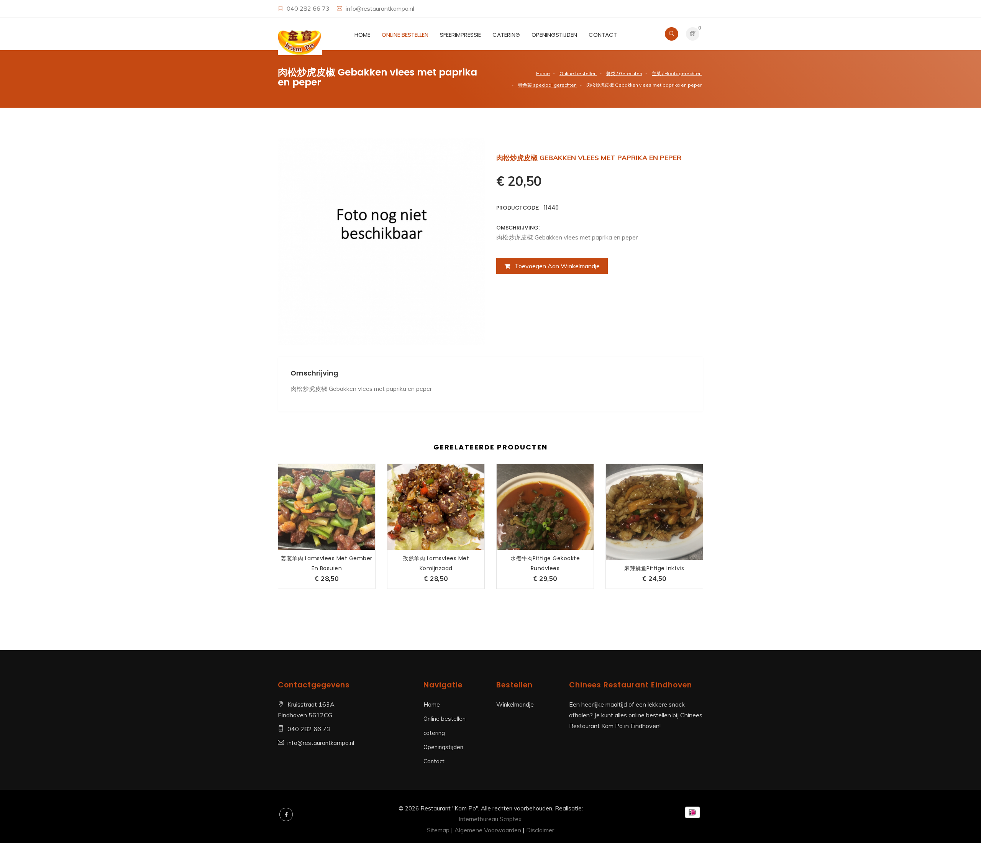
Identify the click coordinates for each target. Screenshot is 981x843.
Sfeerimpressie (460, 35)
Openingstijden (554, 35)
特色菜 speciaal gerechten (547, 85)
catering (506, 35)
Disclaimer (540, 830)
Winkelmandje (515, 704)
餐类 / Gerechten (624, 73)
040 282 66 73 (309, 8)
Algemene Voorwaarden (487, 830)
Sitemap (438, 830)
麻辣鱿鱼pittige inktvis (654, 568)
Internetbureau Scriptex (490, 819)
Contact (603, 35)
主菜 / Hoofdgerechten (677, 73)
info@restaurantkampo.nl (380, 8)
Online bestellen (405, 35)
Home (362, 35)
